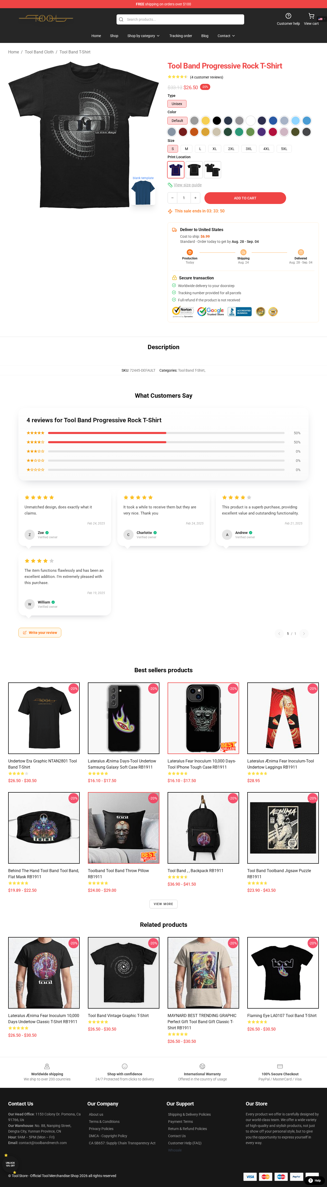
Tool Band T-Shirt (75, 52)
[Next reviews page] (304, 633)
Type (172, 96)
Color (172, 112)
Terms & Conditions (104, 1122)
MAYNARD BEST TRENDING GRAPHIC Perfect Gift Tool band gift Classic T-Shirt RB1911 (202, 1021)
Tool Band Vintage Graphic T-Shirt (118, 1015)
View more (163, 904)
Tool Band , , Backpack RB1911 (196, 870)
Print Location (179, 157)
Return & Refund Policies (187, 1129)
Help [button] (318, 1180)
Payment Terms (180, 1122)
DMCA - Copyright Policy (108, 1136)
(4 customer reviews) (206, 77)
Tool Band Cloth (39, 52)
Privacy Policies (101, 1129)
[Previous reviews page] (279, 633)
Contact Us (177, 1136)
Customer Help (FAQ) (185, 1143)
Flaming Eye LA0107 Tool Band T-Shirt (282, 1015)
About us (96, 1114)
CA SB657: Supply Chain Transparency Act (122, 1143)
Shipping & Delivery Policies (189, 1114)
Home (13, 52)
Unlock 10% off (10, 1164)
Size (171, 141)
